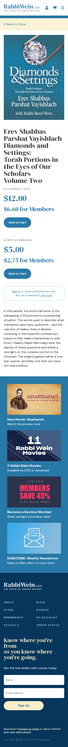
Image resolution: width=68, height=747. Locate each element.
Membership (14, 617)
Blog (40, 602)
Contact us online (28, 728)
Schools (11, 625)
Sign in (16, 291)
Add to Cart (17, 222)
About (9, 602)
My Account (46, 617)
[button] (62, 7)
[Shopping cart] (55, 7)
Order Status (48, 625)
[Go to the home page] (22, 7)
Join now (46, 295)
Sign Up (23, 705)
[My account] (46, 7)
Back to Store (16, 24)
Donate (42, 610)
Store (9, 610)
